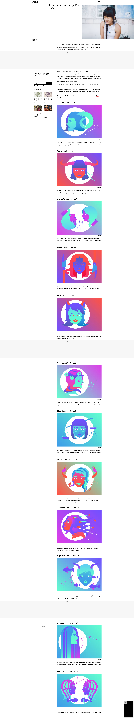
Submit (49, 83)
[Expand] (125, 701)
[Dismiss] (132, 701)
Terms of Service (50, 85)
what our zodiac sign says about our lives (78, 44)
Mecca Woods (35, 39)
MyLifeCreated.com (76, 47)
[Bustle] (35, 2)
